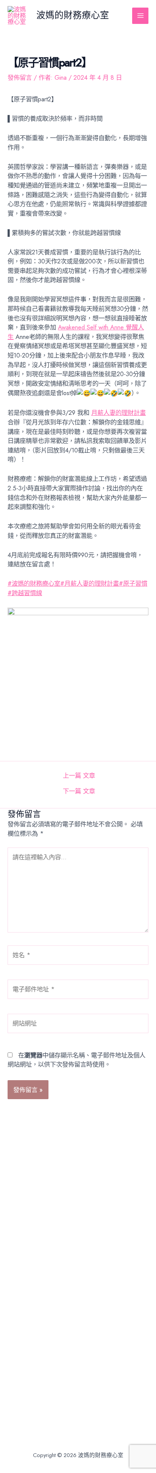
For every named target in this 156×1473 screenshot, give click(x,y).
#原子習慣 (133, 583)
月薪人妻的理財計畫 (118, 412)
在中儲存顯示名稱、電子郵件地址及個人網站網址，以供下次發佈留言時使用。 (76, 1060)
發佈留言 (20, 77)
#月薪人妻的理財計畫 (89, 583)
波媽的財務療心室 (72, 15)
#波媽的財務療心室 (34, 583)
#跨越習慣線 (25, 592)
